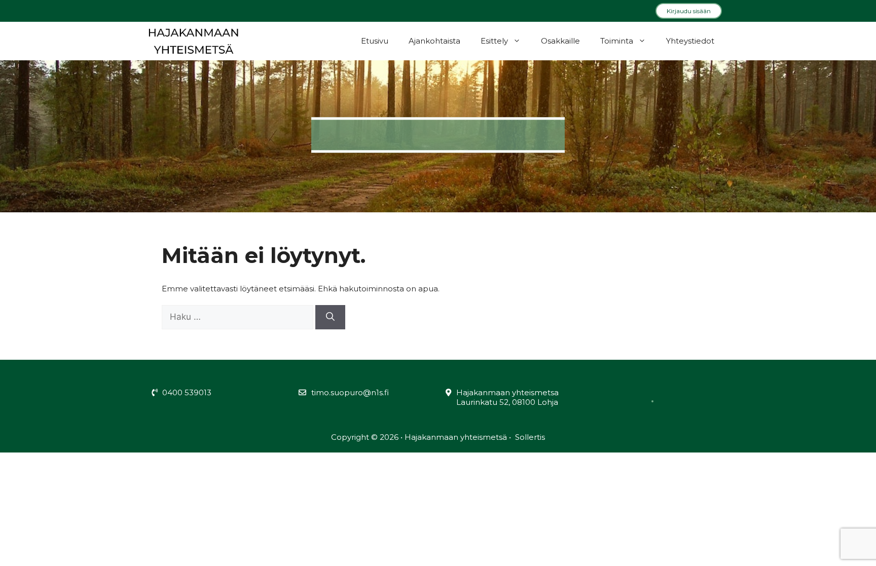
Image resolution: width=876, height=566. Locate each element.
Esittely (494, 41)
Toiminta (616, 41)
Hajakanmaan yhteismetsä (457, 437)
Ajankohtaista (434, 41)
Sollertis (529, 437)
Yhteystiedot (690, 41)
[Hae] (330, 317)
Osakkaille (560, 41)
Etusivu (374, 41)
